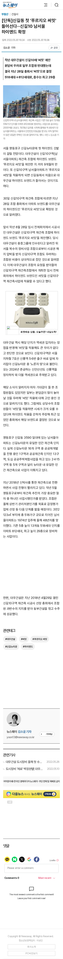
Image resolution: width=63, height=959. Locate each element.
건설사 (14, 14)
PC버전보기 (32, 953)
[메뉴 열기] (44, 5)
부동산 (5, 14)
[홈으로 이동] (10, 5)
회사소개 (31, 946)
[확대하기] (31, 88)
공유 (56, 47)
